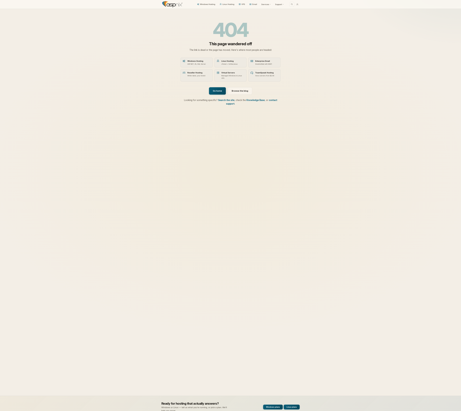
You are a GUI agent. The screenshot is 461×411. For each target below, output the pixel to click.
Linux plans (292, 407)
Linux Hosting (228, 4)
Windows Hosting (207, 4)
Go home (217, 91)
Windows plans (273, 407)
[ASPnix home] (172, 4)
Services (265, 4)
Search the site (226, 100)
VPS (243, 4)
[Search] (292, 4)
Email (254, 4)
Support (278, 4)
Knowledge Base (255, 100)
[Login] (297, 4)
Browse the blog (240, 91)
